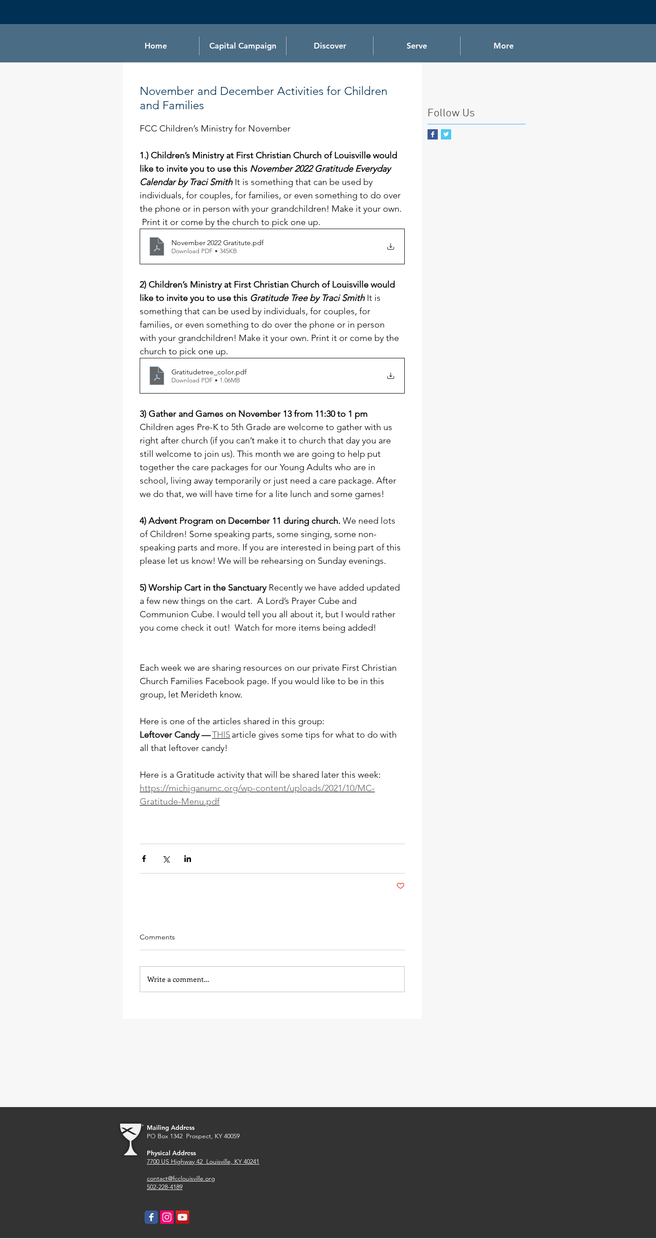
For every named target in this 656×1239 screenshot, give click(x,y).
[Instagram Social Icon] (167, 1217)
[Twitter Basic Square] (446, 134)
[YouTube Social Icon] (182, 1217)
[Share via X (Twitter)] (166, 858)
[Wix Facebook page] (151, 1217)
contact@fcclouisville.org (181, 1178)
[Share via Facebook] (144, 858)
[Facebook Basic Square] (433, 134)
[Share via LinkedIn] (187, 858)
